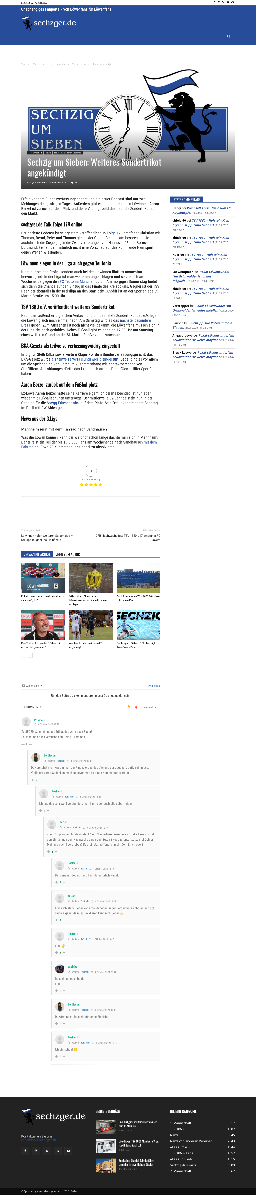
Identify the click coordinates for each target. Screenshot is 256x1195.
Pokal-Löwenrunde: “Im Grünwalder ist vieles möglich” (200, 276)
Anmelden (154, 685)
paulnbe (73, 966)
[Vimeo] (228, 2)
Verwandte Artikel (37, 554)
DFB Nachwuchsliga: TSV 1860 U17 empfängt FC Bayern (128, 538)
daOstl (63, 822)
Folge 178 (115, 233)
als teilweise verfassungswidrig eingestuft (84, 359)
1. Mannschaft (38, 64)
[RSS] (58, 1151)
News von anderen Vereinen (67, 152)
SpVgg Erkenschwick (63, 402)
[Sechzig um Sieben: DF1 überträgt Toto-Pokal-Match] (138, 625)
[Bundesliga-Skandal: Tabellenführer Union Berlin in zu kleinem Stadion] (106, 1166)
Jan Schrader (39, 182)
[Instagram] (219, 2)
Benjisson (50, 755)
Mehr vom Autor (67, 554)
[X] (223, 2)
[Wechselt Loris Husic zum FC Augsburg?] (91, 625)
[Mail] (47, 1151)
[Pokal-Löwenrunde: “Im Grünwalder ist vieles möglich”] (43, 578)
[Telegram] (86, 512)
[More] (96, 512)
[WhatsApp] (68, 512)
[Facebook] (214, 2)
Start (24, 64)
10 (75, 182)
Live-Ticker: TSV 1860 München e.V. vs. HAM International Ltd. (139, 1143)
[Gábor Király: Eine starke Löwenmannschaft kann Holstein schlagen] (91, 578)
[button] (229, 37)
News (48, 152)
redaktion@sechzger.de (39, 1140)
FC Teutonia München (77, 281)
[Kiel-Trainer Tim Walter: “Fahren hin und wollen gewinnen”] (43, 625)
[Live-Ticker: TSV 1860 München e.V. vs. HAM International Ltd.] (106, 1146)
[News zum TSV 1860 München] (48, 23)
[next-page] (30, 655)
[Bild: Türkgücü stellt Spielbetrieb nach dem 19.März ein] (106, 1127)
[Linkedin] (77, 512)
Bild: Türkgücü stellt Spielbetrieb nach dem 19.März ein (138, 1124)
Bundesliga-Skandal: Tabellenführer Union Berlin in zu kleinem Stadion (137, 1162)
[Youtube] (232, 2)
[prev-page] (23, 655)
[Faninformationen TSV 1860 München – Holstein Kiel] (138, 578)
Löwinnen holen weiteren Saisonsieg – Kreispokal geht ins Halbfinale (47, 538)
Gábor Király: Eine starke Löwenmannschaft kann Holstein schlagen (88, 600)
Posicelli (39, 720)
